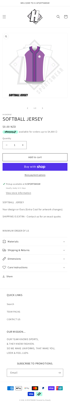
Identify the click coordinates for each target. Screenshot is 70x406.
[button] (4, 16)
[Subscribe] (59, 373)
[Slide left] (27, 108)
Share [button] (9, 276)
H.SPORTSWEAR (30, 400)
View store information (18, 192)
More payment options (35, 175)
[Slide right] (42, 108)
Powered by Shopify (43, 400)
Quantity (7, 138)
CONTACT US (13, 319)
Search (10, 304)
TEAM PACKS (13, 311)
